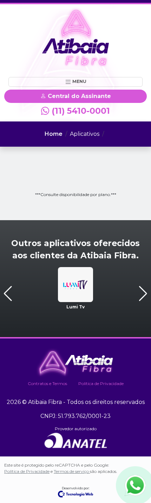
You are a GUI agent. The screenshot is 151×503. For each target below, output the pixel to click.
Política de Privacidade (101, 383)
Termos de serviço (72, 471)
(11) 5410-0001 (79, 111)
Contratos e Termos (47, 383)
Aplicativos (84, 134)
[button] (8, 293)
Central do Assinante (78, 96)
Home (54, 134)
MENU (78, 81)
